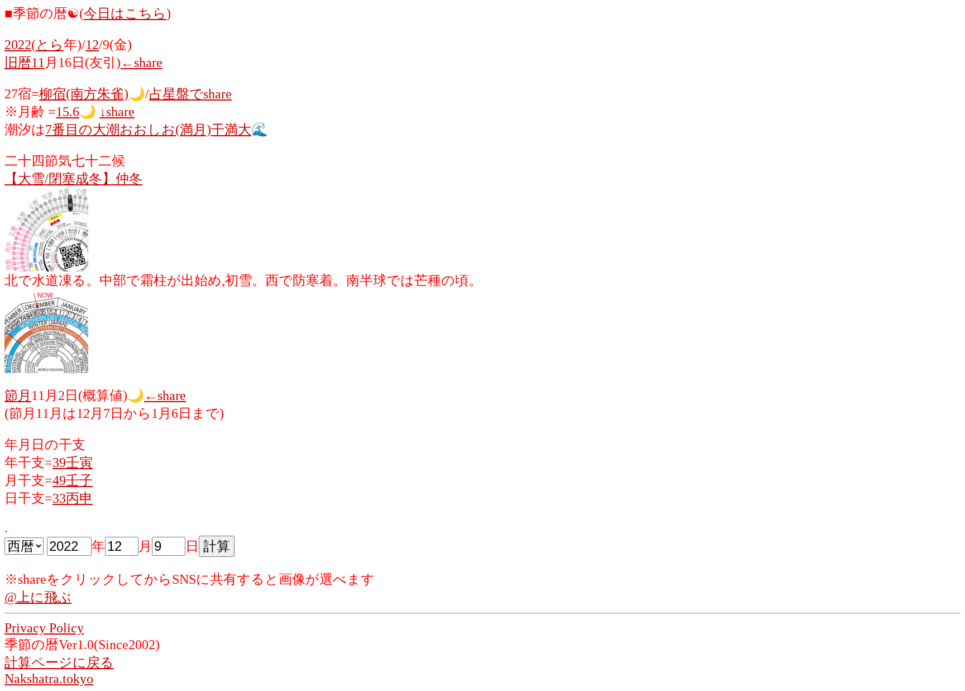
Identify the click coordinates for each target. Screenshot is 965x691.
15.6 (67, 111)
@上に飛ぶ (37, 597)
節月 (17, 395)
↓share (117, 111)
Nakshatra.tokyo (48, 678)
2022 (17, 44)
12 (92, 44)
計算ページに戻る (59, 662)
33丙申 (72, 498)
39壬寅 (72, 462)
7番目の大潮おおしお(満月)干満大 (148, 129)
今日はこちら (125, 13)
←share (142, 62)
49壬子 (72, 480)
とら (50, 44)
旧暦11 (24, 62)
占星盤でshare (190, 94)
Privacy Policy (44, 628)
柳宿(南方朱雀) (83, 94)
